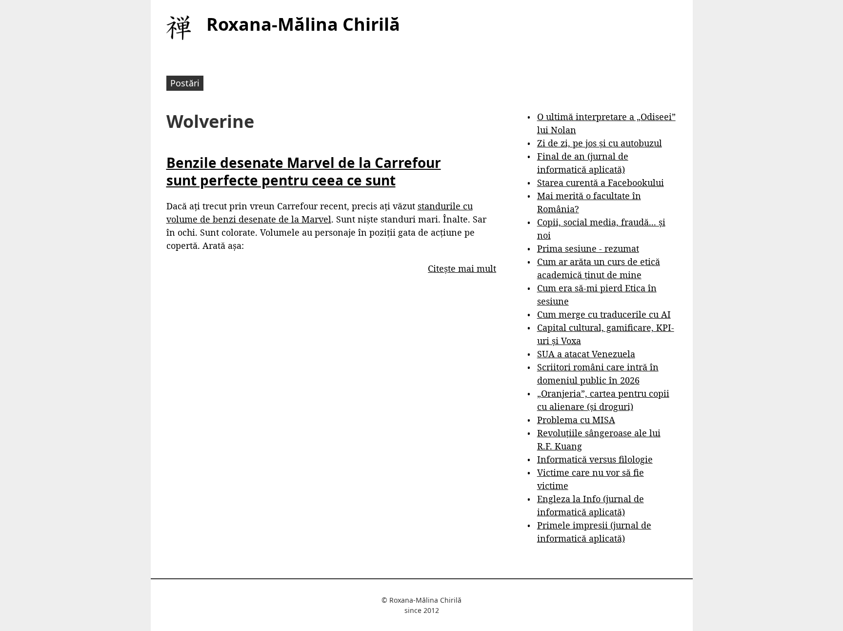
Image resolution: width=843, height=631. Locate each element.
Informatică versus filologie (595, 459)
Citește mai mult (462, 268)
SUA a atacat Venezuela (586, 354)
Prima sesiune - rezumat (588, 248)
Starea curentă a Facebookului (600, 182)
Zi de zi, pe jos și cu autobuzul (599, 143)
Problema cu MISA (576, 420)
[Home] (178, 28)
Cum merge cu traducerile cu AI (604, 314)
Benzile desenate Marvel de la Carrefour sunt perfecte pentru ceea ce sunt (303, 171)
